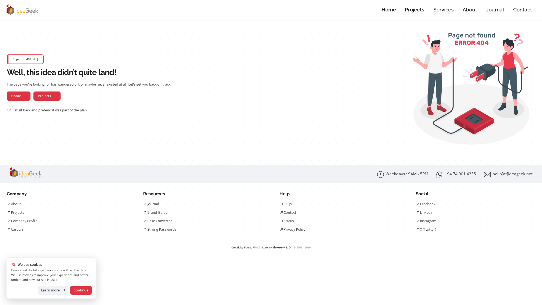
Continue (81, 290)
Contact (522, 10)
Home (389, 10)
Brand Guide (157, 212)
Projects (414, 10)
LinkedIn (426, 212)
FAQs (288, 204)
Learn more (51, 291)
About (470, 10)
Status (289, 221)
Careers (17, 229)
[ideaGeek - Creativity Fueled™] (22, 14)
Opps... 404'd (26, 59)
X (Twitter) (428, 229)
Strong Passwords (161, 229)
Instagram (428, 221)
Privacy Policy (294, 229)
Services (443, 10)
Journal (495, 10)
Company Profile (24, 221)
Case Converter (159, 221)
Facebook (427, 204)
